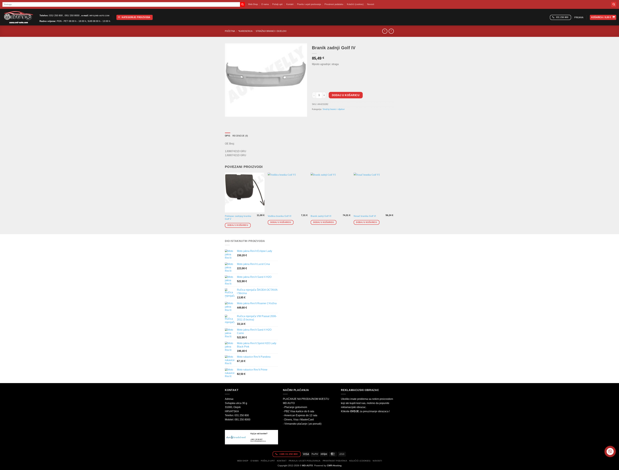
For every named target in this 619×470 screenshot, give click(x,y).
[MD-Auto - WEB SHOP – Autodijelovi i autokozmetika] (18, 17)
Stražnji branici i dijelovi (271, 31)
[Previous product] (391, 31)
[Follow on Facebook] (546, 17)
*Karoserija (245, 31)
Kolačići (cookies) (355, 4)
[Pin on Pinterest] (332, 116)
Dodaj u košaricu (345, 95)
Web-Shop (253, 4)
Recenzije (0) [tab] (240, 136)
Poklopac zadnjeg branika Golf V (238, 217)
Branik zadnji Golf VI (321, 216)
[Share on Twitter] (320, 116)
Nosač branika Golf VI (365, 216)
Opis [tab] (227, 136)
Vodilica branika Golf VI (279, 216)
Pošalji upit (277, 4)
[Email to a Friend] (326, 116)
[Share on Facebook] (315, 116)
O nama (265, 4)
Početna (230, 31)
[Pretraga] (613, 4)
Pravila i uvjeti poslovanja (309, 4)
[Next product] (384, 31)
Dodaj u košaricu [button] (237, 225)
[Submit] (242, 4)
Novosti (370, 4)
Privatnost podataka (333, 4)
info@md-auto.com (99, 16)
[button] (134, 17)
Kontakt (290, 4)
